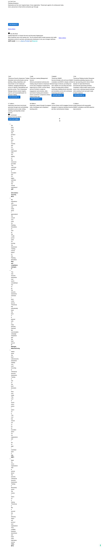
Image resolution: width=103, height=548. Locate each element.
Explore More (13, 97)
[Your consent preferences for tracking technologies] (100, 545)
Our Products (13, 24)
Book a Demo (11, 29)
